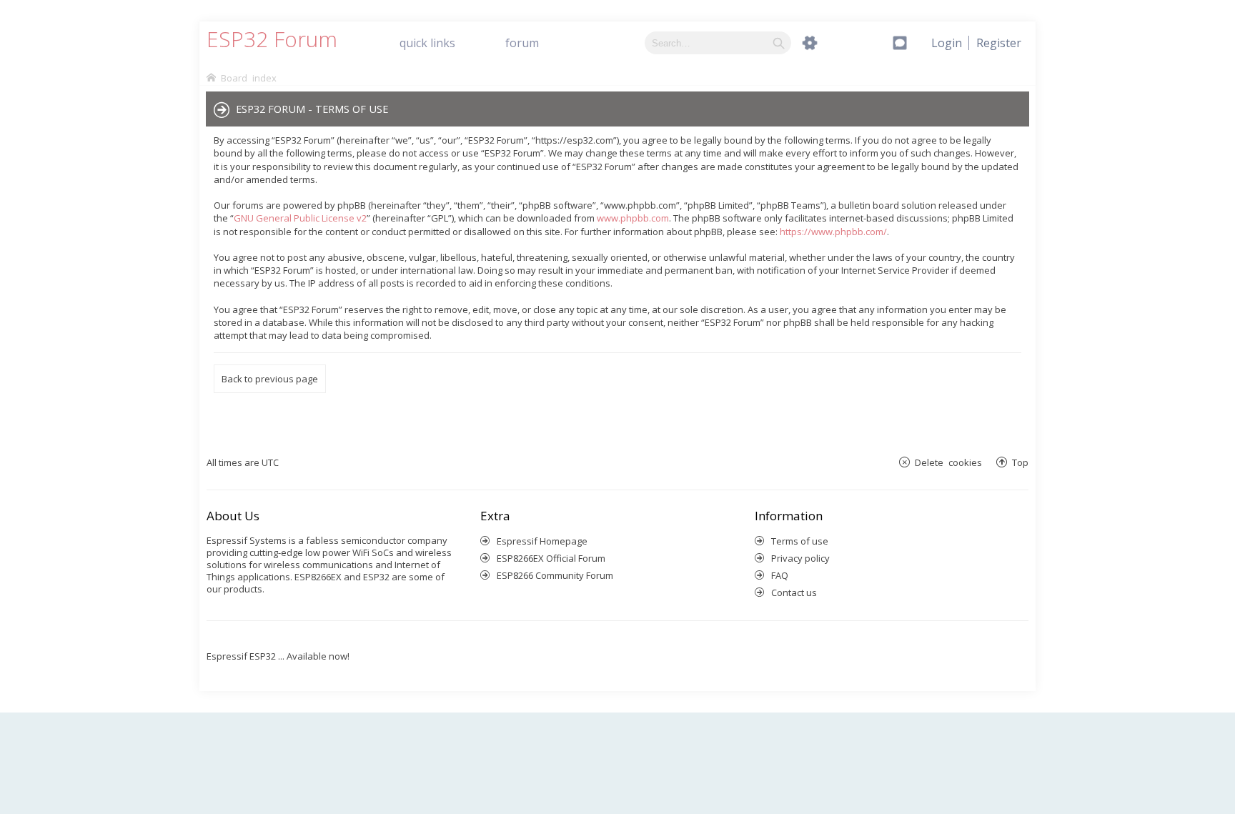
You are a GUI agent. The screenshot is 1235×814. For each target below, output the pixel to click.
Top (1020, 462)
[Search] (778, 42)
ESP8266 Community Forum (555, 575)
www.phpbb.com (633, 218)
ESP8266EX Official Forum (551, 558)
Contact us (794, 592)
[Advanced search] (809, 42)
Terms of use (799, 541)
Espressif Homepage (542, 541)
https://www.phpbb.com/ (833, 231)
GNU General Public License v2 (300, 218)
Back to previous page (270, 378)
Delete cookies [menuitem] (948, 462)
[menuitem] (998, 42)
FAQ (779, 575)
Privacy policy (800, 558)
